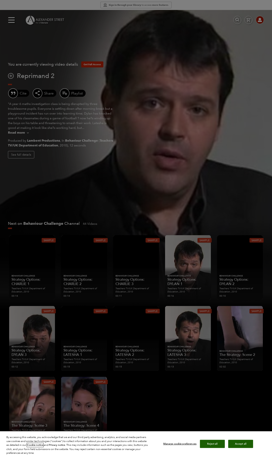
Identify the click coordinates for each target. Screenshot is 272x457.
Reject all (212, 443)
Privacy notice (57, 445)
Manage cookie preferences (180, 443)
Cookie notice (35, 445)
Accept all (240, 443)
